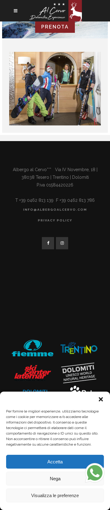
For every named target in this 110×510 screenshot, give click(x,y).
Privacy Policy (55, 220)
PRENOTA (55, 27)
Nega (55, 478)
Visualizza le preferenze (55, 495)
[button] (101, 399)
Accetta (55, 461)
